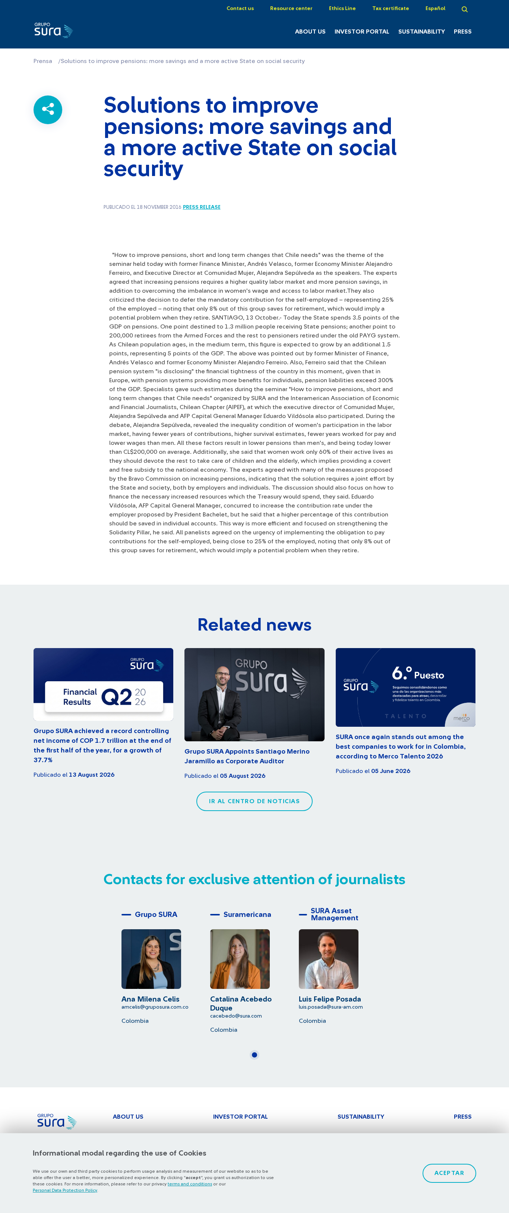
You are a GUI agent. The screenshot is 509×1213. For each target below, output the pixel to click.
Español (435, 8)
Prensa (43, 61)
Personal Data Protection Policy (65, 1190)
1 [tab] (257, 1058)
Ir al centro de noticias (254, 801)
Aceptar (449, 1173)
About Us (310, 32)
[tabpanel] (165, 965)
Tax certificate (390, 8)
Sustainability (421, 32)
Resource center (291, 8)
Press (463, 32)
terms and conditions (190, 1184)
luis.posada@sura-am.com (331, 1007)
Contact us (240, 8)
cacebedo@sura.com (236, 1016)
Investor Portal (362, 32)
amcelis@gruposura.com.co (155, 1007)
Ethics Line (342, 8)
